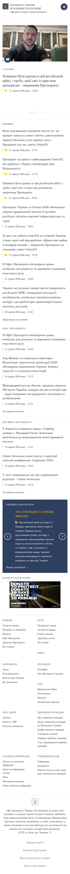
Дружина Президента (14, 642)
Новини (7, 620)
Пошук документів (16, 567)
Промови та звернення (14, 629)
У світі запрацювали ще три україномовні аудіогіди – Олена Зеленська (30, 477)
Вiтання (7, 633)
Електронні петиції (47, 733)
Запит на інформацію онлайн (13, 771)
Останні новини (11, 625)
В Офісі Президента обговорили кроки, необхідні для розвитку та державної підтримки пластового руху (34, 268)
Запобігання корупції (48, 702)
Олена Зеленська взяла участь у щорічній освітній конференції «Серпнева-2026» (30, 458)
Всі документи (10, 682)
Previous (7, 536)
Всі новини (8, 646)
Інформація (43, 761)
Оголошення (44, 693)
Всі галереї (43, 642)
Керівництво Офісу (47, 689)
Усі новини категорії (13, 411)
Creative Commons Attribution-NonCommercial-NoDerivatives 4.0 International (35, 815)
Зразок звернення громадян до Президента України (52, 723)
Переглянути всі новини (15, 319)
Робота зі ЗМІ (10, 721)
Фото (41, 620)
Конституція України (13, 677)
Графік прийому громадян (51, 729)
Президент (44, 664)
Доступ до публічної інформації (13, 763)
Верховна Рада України (35, 850)
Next (62, 536)
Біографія (42, 669)
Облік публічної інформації (17, 785)
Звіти (5, 777)
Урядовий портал (35, 842)
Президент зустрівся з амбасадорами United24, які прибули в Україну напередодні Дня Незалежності (33, 163)
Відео (41, 653)
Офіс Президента (11, 638)
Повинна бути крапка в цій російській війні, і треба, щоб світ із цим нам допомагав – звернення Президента (33, 80)
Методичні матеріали (13, 781)
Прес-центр (9, 712)
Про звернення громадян (50, 717)
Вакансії (42, 697)
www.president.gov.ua (36, 825)
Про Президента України (50, 673)
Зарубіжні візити (46, 638)
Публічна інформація (16, 756)
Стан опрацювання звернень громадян (52, 744)
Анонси (7, 717)
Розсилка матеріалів (13, 726)
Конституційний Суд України (35, 858)
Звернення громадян (51, 712)
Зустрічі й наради (47, 629)
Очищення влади (48, 756)
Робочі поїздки (45, 633)
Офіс (40, 684)
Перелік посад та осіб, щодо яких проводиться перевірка (52, 771)
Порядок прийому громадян (52, 738)
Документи (10, 664)
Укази (6, 669)
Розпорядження (11, 673)
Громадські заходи (47, 625)
